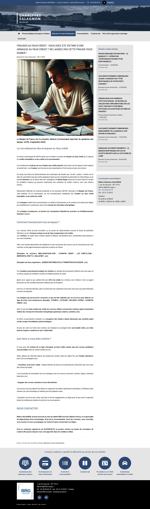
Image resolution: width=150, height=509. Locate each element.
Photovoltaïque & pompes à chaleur (36, 34)
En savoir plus (103, 67)
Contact (71, 489)
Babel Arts (34, 504)
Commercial (95, 34)
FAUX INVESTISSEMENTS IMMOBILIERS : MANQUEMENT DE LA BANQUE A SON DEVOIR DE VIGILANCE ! (113, 131)
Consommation (82, 34)
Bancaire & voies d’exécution (63, 34)
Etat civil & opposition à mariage (115, 34)
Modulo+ (43, 504)
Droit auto (22, 39)
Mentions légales (21, 504)
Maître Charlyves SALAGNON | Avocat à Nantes (61, 2)
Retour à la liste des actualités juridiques (40, 443)
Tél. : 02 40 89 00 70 (93, 2)
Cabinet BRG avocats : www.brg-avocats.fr (52, 492)
